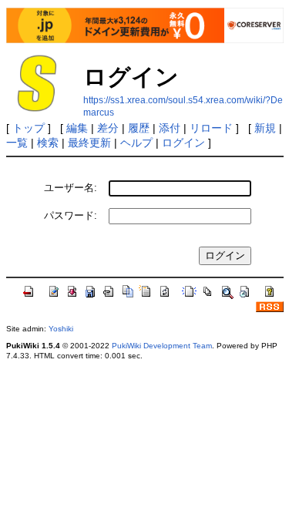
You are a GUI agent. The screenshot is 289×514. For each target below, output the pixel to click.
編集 (77, 128)
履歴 (139, 128)
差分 (108, 128)
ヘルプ (136, 142)
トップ (28, 128)
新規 (265, 128)
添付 (169, 128)
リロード (211, 128)
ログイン (183, 142)
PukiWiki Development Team (162, 345)
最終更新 (89, 142)
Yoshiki (61, 328)
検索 (48, 142)
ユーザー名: (70, 187)
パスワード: (70, 215)
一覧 (17, 142)
